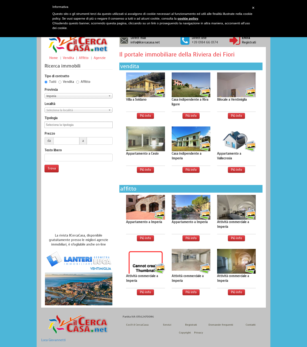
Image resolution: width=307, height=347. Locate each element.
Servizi (167, 325)
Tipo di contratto (56, 76)
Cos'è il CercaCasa (137, 325)
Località (49, 104)
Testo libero (53, 150)
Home (53, 58)
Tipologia (51, 118)
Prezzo (49, 133)
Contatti (251, 325)
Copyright (185, 332)
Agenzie (100, 58)
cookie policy (188, 18)
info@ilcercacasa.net (145, 42)
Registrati (249, 42)
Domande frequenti (221, 325)
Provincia (51, 90)
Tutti (52, 82)
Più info (145, 116)
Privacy (198, 332)
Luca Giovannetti (53, 340)
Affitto (84, 58)
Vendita (68, 58)
